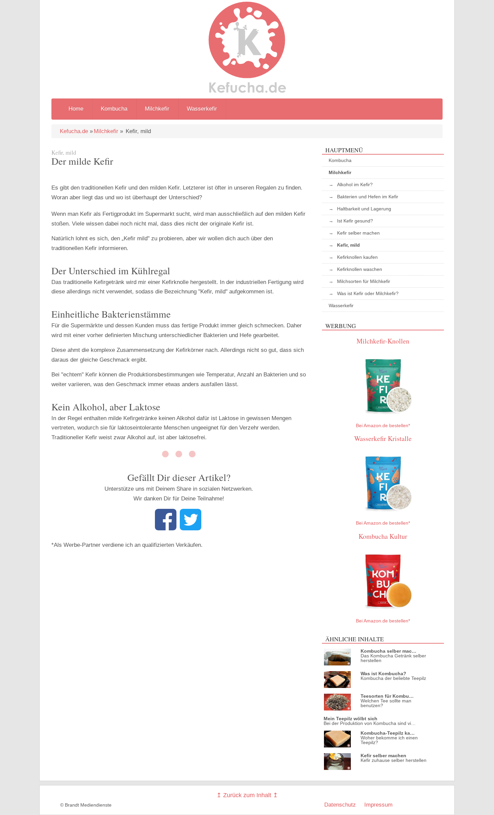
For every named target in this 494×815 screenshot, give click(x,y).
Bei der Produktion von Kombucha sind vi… (370, 723)
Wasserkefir (202, 109)
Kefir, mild (348, 245)
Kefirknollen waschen (359, 269)
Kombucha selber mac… (388, 651)
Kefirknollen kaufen (357, 257)
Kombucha (114, 109)
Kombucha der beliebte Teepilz (393, 678)
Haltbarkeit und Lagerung (364, 208)
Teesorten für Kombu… (387, 696)
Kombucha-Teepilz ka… (388, 733)
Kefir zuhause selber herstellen (393, 760)
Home (76, 109)
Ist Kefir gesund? (355, 220)
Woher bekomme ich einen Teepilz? (389, 740)
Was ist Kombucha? (383, 673)
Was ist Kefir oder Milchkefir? (368, 293)
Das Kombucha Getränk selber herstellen (393, 658)
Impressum (378, 805)
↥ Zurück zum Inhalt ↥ (247, 795)
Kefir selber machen (358, 233)
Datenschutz (340, 805)
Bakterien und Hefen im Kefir (367, 196)
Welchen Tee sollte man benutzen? (386, 703)
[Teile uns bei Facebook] (165, 528)
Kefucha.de (74, 131)
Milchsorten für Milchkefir (363, 281)
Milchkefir (157, 109)
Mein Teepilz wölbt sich (350, 718)
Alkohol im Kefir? (355, 184)
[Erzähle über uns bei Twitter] (190, 528)
